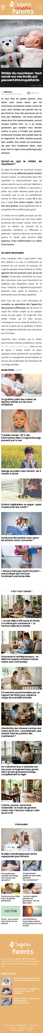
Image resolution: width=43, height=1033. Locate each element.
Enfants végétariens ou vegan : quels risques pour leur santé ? (21, 506)
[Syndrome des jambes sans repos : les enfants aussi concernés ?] (21, 523)
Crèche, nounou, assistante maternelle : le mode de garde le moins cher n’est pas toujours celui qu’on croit (20, 809)
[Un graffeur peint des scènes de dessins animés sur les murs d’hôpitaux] (21, 385)
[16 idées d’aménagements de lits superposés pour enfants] (21, 839)
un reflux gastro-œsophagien (15, 346)
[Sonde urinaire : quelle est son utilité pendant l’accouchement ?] (32, 865)
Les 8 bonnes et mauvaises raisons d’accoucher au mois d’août (32, 922)
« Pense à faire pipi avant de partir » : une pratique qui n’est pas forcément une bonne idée (21, 573)
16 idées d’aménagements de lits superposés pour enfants (19, 855)
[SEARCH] (40, 8)
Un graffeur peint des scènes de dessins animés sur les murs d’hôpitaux (18, 402)
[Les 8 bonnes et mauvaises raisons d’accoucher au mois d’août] (32, 911)
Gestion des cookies (26, 1028)
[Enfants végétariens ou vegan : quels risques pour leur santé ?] (21, 490)
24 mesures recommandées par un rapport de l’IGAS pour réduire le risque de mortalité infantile (20, 695)
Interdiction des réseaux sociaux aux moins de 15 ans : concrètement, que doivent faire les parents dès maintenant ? (21, 732)
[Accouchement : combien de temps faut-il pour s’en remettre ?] (10, 865)
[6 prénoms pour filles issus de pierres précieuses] (10, 888)
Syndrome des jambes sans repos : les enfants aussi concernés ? (20, 539)
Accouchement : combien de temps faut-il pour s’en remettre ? (9, 876)
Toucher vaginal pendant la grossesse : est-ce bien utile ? (31, 899)
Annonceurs (34, 1025)
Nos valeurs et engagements (15, 1025)
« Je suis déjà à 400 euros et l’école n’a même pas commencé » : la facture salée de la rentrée (20, 623)
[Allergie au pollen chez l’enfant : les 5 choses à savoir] (21, 456)
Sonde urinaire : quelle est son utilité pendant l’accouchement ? (32, 876)
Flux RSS (29, 1030)
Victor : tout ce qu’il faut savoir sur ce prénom (9, 921)
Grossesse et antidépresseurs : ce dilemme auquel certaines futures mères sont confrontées (19, 659)
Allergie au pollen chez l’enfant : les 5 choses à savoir (21, 472)
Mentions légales (17, 1030)
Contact (12, 1028)
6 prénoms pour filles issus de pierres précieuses (10, 898)
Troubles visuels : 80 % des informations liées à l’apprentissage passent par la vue (21, 438)
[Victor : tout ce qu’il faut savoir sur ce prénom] (10, 911)
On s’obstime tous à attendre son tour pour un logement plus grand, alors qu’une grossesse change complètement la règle (20, 770)
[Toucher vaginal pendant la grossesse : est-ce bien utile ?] (32, 888)
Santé (18, 370)
